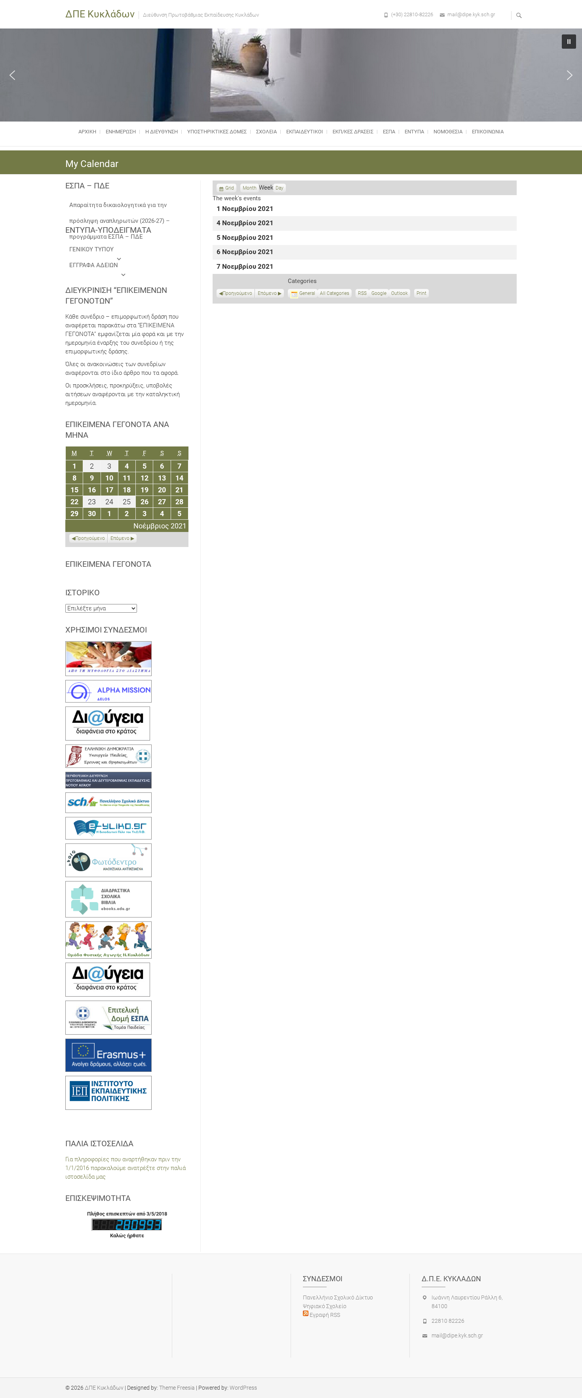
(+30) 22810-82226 (412, 14)
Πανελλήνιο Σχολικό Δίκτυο (338, 1297)
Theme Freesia (177, 1388)
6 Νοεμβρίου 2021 (245, 252)
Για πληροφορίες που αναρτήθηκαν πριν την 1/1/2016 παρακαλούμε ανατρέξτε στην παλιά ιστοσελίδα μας (125, 1168)
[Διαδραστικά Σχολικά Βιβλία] (108, 885)
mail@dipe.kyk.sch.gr (471, 14)
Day (279, 188)
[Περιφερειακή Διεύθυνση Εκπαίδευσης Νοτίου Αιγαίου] (108, 776)
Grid (229, 188)
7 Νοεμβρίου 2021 (245, 267)
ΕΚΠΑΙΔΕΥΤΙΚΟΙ (304, 132)
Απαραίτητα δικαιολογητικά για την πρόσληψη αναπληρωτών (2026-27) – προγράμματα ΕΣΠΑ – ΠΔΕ (119, 207)
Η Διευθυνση (161, 132)
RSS (362, 293)
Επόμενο (267, 293)
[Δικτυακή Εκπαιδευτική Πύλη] (108, 821)
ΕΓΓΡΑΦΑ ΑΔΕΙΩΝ (93, 265)
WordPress (243, 1388)
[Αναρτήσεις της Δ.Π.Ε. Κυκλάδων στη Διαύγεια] (107, 710)
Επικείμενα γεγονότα (108, 564)
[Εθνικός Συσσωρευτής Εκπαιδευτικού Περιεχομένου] (108, 847)
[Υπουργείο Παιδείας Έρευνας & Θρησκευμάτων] (108, 748)
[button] (12, 75)
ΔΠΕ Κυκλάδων (100, 14)
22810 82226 (448, 1321)
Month (250, 188)
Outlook (399, 294)
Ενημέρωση (121, 132)
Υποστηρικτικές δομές (217, 132)
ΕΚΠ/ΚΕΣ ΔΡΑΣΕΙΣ (353, 132)
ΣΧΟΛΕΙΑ (266, 132)
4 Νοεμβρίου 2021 (245, 223)
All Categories (334, 293)
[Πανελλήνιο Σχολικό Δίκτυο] (108, 796)
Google (378, 294)
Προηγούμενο (237, 293)
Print (423, 294)
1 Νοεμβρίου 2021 (245, 209)
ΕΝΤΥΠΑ (414, 132)
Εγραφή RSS (324, 1315)
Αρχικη (87, 132)
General (307, 293)
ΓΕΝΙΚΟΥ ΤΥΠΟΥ (91, 249)
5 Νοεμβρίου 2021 (245, 238)
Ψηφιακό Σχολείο (324, 1306)
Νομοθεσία (448, 132)
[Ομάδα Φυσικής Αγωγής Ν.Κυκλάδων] (108, 925)
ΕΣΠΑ (389, 132)
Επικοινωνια (488, 132)
